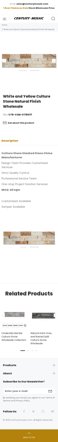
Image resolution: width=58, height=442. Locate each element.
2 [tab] (28, 350)
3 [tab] (32, 350)
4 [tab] (36, 350)
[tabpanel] (14, 319)
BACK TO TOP (29, 437)
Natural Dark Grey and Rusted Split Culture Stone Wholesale (41, 338)
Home (4, 25)
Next (55, 315)
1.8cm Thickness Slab (15, 8)
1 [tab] (23, 350)
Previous (3, 315)
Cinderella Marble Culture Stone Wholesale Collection (13, 336)
